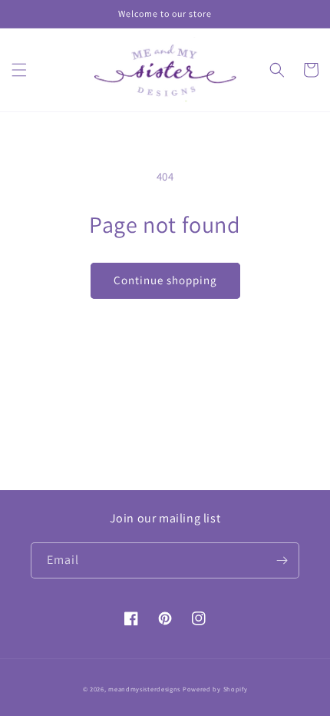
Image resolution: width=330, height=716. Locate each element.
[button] (19, 70)
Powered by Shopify (215, 689)
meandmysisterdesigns (144, 689)
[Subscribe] (282, 560)
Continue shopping (165, 280)
